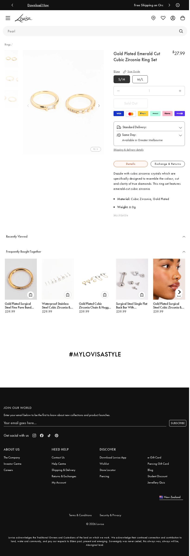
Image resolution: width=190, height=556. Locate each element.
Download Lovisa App (113, 457)
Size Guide (133, 71)
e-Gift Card (154, 457)
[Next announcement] (168, 5)
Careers (8, 470)
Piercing (104, 476)
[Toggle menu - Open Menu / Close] (8, 18)
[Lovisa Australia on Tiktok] (49, 435)
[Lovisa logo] (23, 18)
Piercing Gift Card (158, 464)
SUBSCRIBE (178, 423)
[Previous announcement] (13, 5)
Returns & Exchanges (64, 476)
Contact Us (58, 457)
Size (117, 71)
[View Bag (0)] (182, 18)
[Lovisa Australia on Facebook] (42, 435)
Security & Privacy (110, 515)
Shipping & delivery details (128, 150)
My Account (59, 482)
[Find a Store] (153, 18)
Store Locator (108, 470)
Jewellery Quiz (156, 482)
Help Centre (59, 464)
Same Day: (129, 135)
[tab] (131, 164)
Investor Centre (12, 464)
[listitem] (63, 102)
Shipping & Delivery (63, 470)
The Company (12, 457)
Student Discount (157, 476)
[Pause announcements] (176, 5)
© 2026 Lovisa (95, 524)
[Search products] (181, 31)
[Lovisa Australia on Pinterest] (56, 435)
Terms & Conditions (80, 515)
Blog (150, 470)
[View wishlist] (163, 18)
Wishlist (104, 464)
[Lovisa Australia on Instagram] (34, 435)
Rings (8, 44)
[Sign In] (172, 18)
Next (98, 105)
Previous (28, 105)
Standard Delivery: (135, 127)
